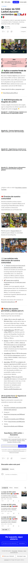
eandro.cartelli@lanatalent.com (13, 389)
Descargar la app (21, 556)
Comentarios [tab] (5, 469)
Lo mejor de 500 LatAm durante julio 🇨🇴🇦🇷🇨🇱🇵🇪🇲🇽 (9, 518)
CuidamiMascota (9, 330)
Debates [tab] (16, 487)
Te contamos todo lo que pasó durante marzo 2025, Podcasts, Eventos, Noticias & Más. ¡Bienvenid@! (9, 496)
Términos (20, 551)
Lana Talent (7, 377)
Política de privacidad (14, 452)
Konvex (6, 341)
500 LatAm (7, 26)
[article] (14, 496)
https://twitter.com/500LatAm (16, 422)
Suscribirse (16, 2)
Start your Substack (9, 556)
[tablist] (8, 469)
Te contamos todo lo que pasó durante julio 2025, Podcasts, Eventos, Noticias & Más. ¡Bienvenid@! (9, 521)
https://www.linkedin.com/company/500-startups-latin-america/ (15, 409)
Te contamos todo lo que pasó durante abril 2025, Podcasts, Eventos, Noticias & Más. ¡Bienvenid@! (9, 508)
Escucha (24, 27)
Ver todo (4, 529)
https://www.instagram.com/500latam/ (14, 414)
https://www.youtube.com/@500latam (14, 419)
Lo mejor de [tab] (5, 487)
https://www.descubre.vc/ (8, 302)
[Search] (25, 487)
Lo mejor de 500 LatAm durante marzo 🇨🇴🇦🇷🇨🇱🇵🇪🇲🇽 (10, 492)
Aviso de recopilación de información (16, 451)
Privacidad (14, 551)
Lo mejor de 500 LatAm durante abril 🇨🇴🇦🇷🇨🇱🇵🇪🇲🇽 (9, 505)
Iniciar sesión (23, 2)
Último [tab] (11, 487)
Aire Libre (7, 362)
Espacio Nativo (15, 231)
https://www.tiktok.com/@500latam (13, 426)
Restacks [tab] (12, 469)
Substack (6, 560)
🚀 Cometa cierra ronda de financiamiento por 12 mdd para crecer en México (15, 282)
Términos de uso (16, 449)
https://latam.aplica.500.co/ (10, 93)
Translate (4, 6)
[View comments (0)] (7, 31)
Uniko (6, 319)
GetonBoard (7, 353)
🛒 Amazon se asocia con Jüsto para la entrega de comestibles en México (14, 267)
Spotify (15, 109)
